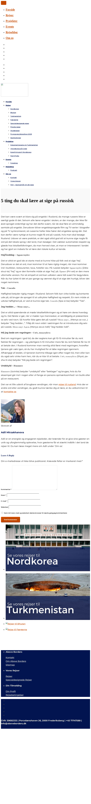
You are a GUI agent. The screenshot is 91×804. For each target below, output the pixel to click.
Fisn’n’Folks (14, 156)
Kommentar (6, 489)
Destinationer (15, 138)
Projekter (12, 20)
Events (10, 26)
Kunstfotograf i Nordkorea (20, 152)
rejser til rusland (67, 384)
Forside (10, 9)
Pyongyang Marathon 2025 (21, 134)
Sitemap (10, 665)
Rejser (10, 15)
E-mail (4, 501)
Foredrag (14, 163)
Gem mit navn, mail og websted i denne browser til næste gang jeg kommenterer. (35, 513)
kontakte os (10, 391)
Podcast (13, 170)
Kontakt (10, 657)
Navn (3, 495)
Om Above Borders (16, 661)
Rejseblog (12, 32)
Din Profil (11, 691)
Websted (4, 507)
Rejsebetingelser (15, 695)
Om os (10, 37)
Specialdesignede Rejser (19, 680)
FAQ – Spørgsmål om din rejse (22, 185)
